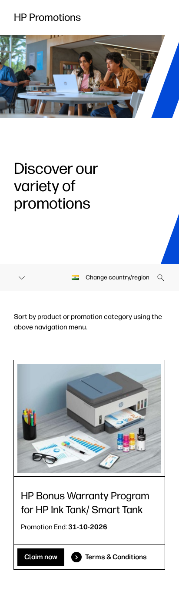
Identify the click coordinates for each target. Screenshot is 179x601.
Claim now (40, 557)
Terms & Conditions (116, 557)
